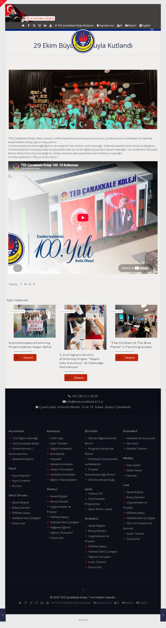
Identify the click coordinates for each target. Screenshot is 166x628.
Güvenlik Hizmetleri (63, 474)
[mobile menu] (152, 30)
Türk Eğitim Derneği (25, 438)
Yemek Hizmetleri (61, 464)
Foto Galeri (133, 465)
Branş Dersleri (21, 507)
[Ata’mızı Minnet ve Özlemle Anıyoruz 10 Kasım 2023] (163, 615)
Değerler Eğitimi (60, 527)
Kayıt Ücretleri (21, 481)
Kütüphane (57, 454)
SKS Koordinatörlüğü (101, 480)
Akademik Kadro (23, 459)
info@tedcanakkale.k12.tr (84, 401)
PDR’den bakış (21, 513)
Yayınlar (131, 475)
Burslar (17, 486)
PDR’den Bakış (59, 517)
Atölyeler (56, 459)
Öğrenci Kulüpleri (61, 532)
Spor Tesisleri (59, 443)
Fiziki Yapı (56, 438)
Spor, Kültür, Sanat (100, 509)
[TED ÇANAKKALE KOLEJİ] (83, 41)
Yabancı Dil (95, 493)
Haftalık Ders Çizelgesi (26, 518)
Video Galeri (134, 470)
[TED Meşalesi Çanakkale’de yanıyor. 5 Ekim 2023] (3, 615)
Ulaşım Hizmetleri (62, 469)
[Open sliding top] (3, 3)
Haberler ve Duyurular (140, 438)
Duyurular (19, 523)
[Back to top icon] (83, 589)
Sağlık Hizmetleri (61, 448)
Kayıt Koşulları (21, 475)
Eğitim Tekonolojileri (63, 480)
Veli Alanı (132, 443)
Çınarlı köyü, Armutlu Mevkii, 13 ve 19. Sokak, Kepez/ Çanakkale (85, 407)
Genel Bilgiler (20, 502)
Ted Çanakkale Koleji (25, 443)
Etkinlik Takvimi (136, 448)
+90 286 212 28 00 (85, 396)
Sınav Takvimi (97, 562)
